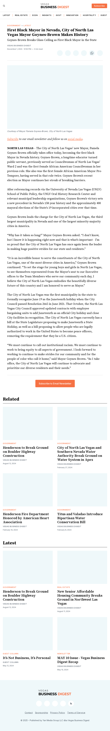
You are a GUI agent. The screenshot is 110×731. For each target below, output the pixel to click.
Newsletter (63, 654)
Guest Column (10, 654)
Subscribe (99, 6)
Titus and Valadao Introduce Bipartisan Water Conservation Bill (80, 518)
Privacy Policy (57, 712)
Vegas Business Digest (19, 46)
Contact (29, 712)
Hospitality (89, 15)
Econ (35, 15)
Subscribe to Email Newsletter (55, 383)
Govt (59, 15)
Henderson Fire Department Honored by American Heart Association (26, 518)
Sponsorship (41, 712)
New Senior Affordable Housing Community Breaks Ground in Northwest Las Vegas (79, 597)
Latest (6, 15)
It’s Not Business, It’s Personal (27, 658)
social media (75, 139)
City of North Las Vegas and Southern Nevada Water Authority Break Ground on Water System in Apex (79, 454)
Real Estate (21, 15)
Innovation (72, 15)
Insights (46, 15)
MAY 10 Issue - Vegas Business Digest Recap (81, 660)
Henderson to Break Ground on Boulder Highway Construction (25, 452)
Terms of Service (76, 712)
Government (14, 25)
